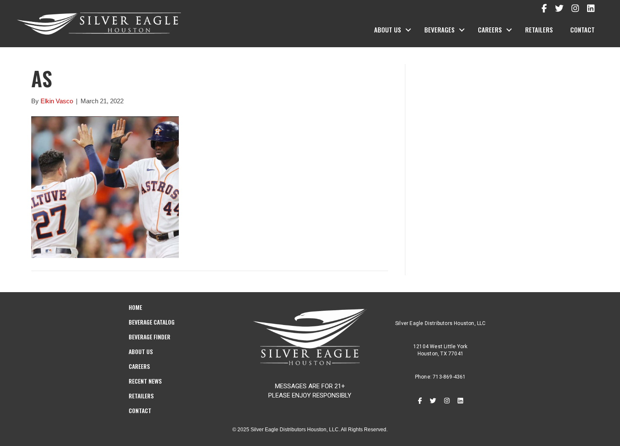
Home (135, 307)
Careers (490, 29)
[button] (408, 30)
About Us (387, 29)
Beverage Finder (149, 336)
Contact (582, 29)
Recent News (145, 380)
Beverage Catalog (152, 321)
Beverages (439, 29)
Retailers (539, 29)
